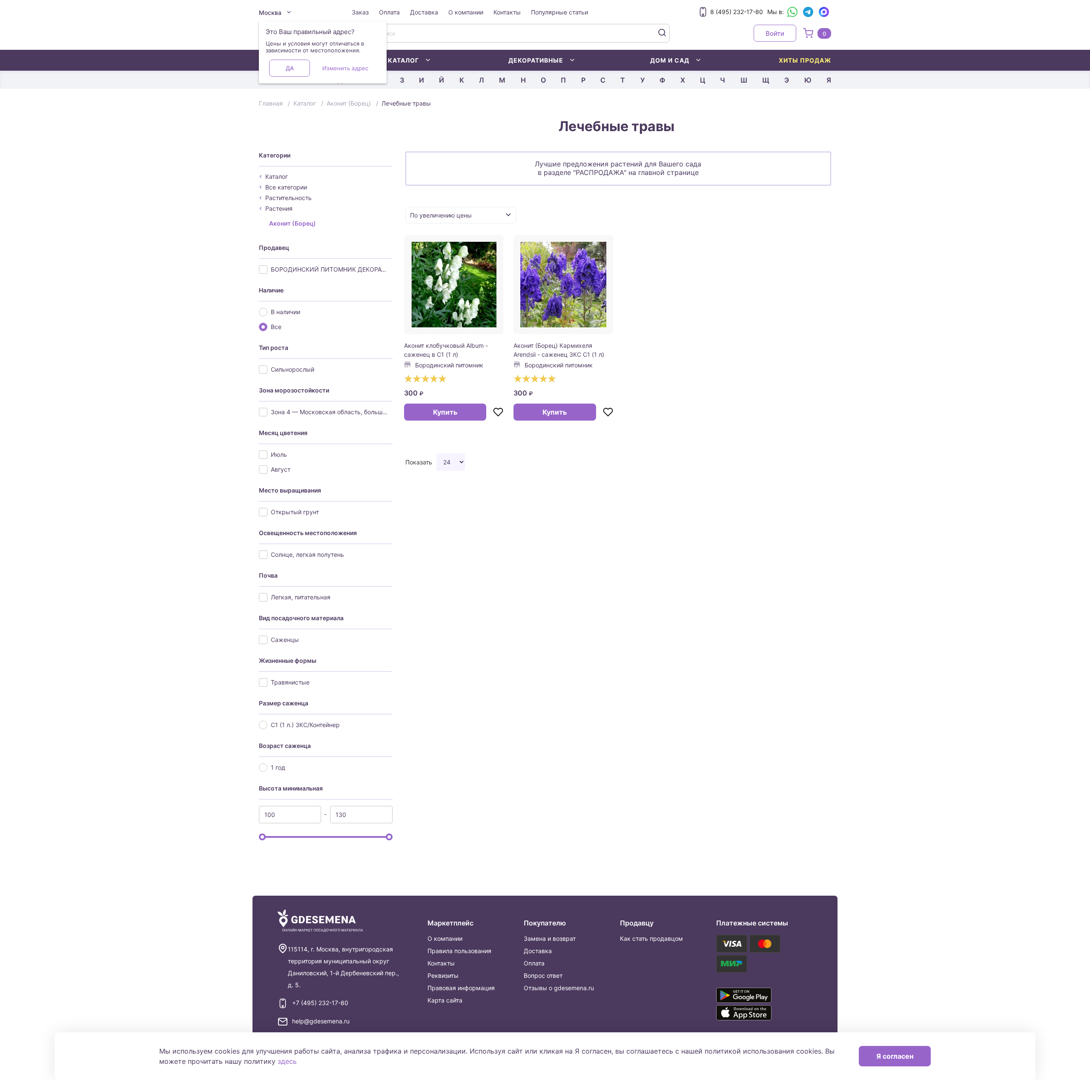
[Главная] (320, 921)
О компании (465, 12)
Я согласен (894, 1056)
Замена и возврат (550, 938)
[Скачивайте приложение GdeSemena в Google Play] (756, 995)
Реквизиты (443, 975)
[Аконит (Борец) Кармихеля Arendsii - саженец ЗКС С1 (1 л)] (563, 285)
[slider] (262, 837)
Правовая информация (461, 987)
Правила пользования (459, 950)
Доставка (424, 12)
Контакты (507, 12)
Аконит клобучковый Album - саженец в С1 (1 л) (446, 350)
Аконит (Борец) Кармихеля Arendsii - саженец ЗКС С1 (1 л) (558, 350)
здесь (287, 1061)
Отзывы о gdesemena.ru (559, 987)
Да (290, 68)
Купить (445, 412)
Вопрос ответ (543, 975)
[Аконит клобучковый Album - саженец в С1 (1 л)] (454, 285)
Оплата (389, 12)
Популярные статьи (559, 12)
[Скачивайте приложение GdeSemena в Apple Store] (756, 1012)
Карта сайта (444, 1000)
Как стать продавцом (651, 938)
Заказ (360, 12)
